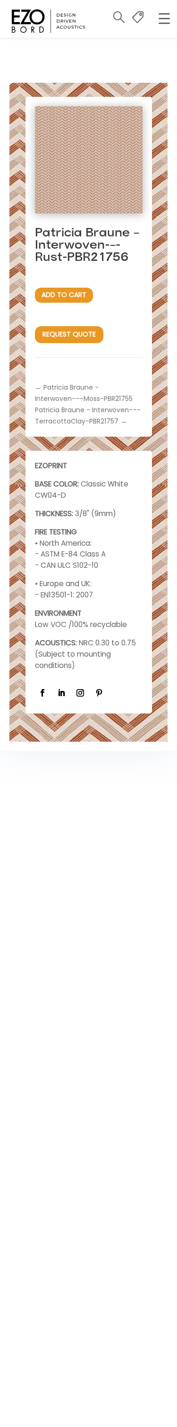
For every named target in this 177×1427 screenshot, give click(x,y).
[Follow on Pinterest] (99, 692)
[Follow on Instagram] (80, 692)
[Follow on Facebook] (42, 692)
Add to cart (64, 294)
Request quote (69, 334)
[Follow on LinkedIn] (61, 692)
